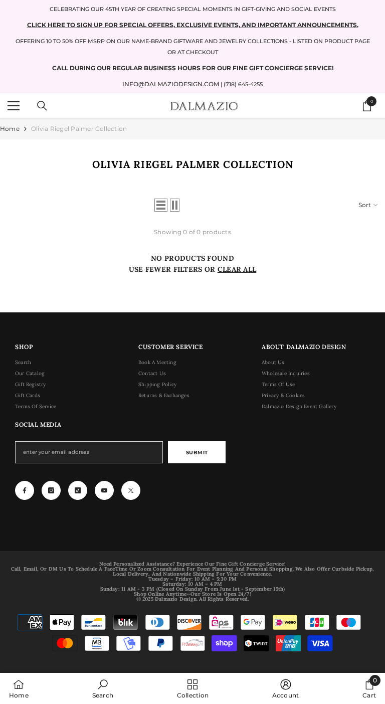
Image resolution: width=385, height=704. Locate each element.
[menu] (14, 106)
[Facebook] (24, 490)
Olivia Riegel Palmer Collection (79, 128)
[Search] (42, 106)
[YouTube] (104, 490)
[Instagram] (51, 490)
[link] (102, 688)
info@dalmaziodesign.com (170, 84)
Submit (197, 452)
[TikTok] (77, 490)
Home (10, 128)
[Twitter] (130, 490)
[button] (160, 205)
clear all (237, 269)
